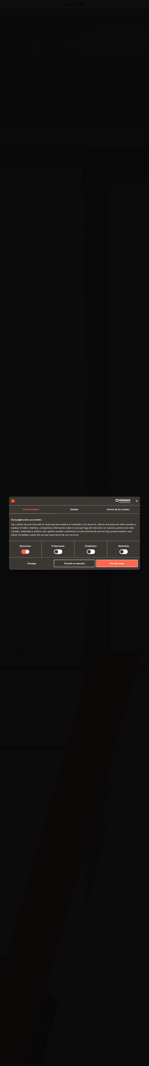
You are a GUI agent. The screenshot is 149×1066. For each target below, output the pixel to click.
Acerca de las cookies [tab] (118, 509)
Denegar (32, 563)
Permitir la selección (74, 563)
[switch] (58, 551)
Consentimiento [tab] (31, 509)
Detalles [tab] (74, 509)
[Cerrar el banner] (137, 501)
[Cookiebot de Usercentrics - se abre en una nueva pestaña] (117, 501)
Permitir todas (117, 563)
